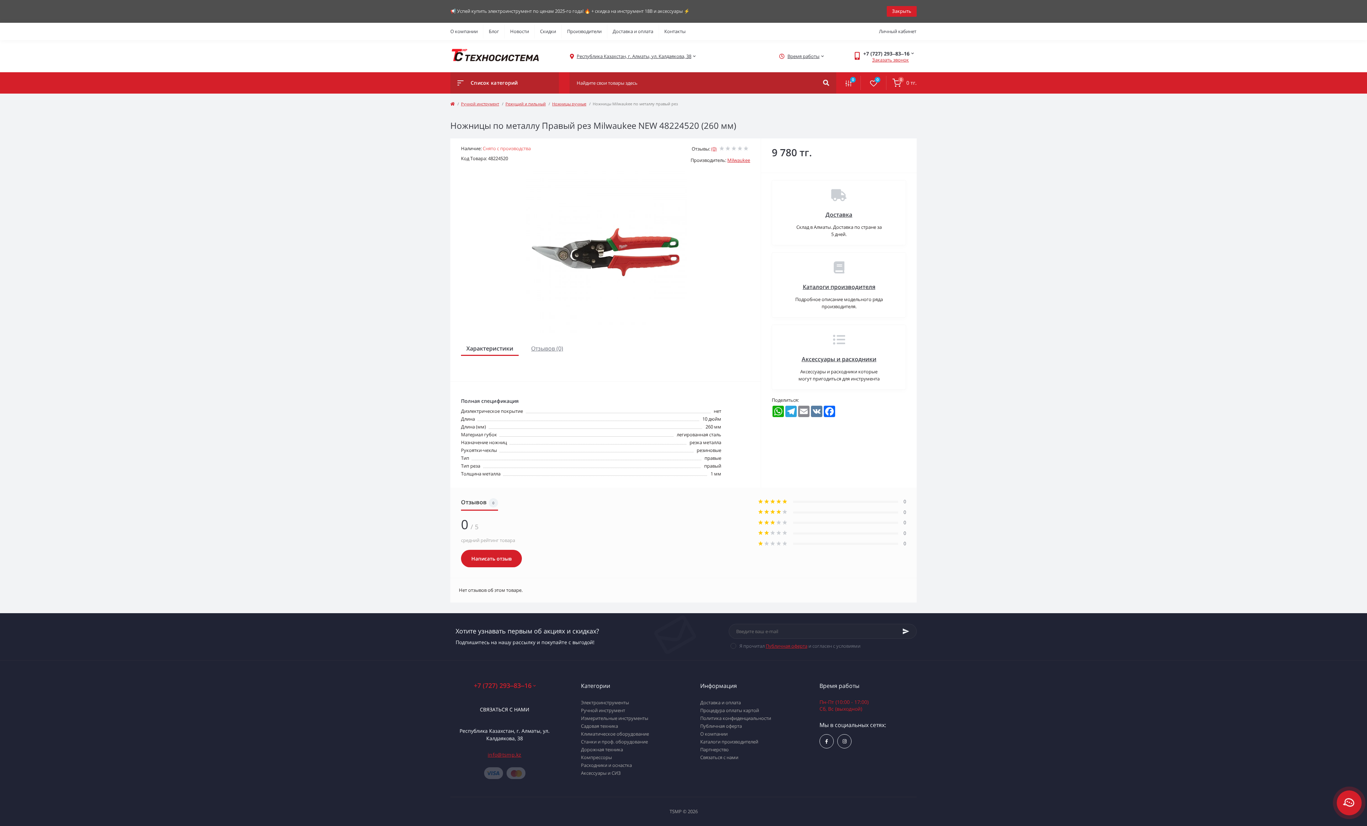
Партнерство (714, 749)
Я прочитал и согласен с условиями (799, 646)
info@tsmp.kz (505, 754)
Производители (584, 31)
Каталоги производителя (839, 287)
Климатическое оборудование (615, 734)
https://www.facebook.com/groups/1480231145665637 (826, 741)
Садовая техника (599, 726)
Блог (494, 31)
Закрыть (901, 11)
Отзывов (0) (547, 348)
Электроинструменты (605, 702)
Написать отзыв (491, 558)
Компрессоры (596, 757)
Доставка (839, 215)
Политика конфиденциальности (735, 718)
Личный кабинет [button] (897, 31)
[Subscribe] (906, 631)
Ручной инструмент (480, 103)
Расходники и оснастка (606, 765)
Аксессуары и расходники (839, 359)
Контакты (675, 31)
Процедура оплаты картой (729, 710)
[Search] (826, 83)
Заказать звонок (890, 60)
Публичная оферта (786, 646)
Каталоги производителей (729, 741)
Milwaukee (738, 160)
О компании (464, 31)
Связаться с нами (504, 709)
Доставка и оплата (633, 31)
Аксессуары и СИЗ (601, 773)
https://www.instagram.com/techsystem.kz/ (844, 741)
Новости (519, 31)
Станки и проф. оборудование (614, 741)
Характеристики (489, 348)
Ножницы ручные (569, 103)
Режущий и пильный (526, 103)
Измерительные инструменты (614, 718)
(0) (714, 149)
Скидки (548, 31)
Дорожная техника (602, 749)
